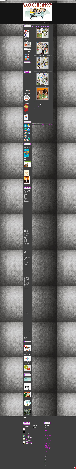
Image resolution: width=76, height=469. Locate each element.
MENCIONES (25, 249)
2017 (44, 461)
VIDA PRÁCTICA (25, 336)
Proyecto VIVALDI (25, 312)
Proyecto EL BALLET (26, 269)
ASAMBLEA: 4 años (25, 196)
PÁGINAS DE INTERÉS (26, 258)
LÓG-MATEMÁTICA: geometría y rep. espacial (27, 244)
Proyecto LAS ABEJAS (26, 289)
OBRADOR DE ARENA (26, 256)
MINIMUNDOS (25, 252)
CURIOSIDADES (25, 206)
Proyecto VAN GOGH (25, 311)
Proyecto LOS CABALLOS (26, 294)
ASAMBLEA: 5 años (25, 197)
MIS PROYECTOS (42, 22)
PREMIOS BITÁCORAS (26, 262)
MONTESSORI (43, 23)
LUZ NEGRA (25, 247)
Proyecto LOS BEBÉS (26, 292)
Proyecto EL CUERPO (26, 271)
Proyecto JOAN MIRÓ (26, 285)
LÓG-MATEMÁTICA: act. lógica (26, 243)
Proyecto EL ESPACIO (26, 273)
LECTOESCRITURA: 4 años (26, 240)
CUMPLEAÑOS (25, 205)
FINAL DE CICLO (25, 232)
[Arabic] (28, 90)
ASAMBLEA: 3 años (25, 195)
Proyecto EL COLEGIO (26, 270)
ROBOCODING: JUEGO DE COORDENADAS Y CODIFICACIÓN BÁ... (48, 438)
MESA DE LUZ (50, 22)
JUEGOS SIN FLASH (31, 22)
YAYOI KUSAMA (25, 338)
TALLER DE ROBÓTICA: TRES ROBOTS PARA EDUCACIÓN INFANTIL (28, 439)
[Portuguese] (25, 90)
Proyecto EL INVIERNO (26, 274)
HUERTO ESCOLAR (25, 234)
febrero (45, 454)
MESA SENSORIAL (39, 23)
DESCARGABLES (47, 23)
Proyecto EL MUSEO (25, 277)
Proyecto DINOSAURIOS (26, 268)
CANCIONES (27, 22)
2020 (44, 459)
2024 (44, 456)
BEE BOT (24, 199)
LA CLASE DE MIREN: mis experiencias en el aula (31, 2)
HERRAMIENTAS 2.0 (25, 233)
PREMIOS (38, 22)
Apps (24, 193)
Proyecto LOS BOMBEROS (26, 293)
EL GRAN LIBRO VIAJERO (26, 208)
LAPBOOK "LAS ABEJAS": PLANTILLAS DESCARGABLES (48, 451)
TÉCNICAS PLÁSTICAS (26, 334)
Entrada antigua (50, 124)
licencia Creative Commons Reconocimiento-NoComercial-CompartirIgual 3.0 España (37, 429)
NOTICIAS (25, 255)
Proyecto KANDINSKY (26, 286)
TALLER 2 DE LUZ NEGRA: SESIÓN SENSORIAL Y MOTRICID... (48, 443)
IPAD (24, 236)
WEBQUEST (25, 337)
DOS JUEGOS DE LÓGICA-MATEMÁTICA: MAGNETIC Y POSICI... (48, 445)
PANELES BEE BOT (34, 23)
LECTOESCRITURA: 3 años (26, 239)
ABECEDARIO (25, 192)
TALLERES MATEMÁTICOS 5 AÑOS (27, 333)
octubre (45, 429)
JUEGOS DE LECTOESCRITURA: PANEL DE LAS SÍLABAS (29, 435)
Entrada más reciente (35, 124)
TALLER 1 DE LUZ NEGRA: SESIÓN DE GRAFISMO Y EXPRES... (48, 448)
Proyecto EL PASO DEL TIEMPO (27, 281)
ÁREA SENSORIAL (25, 194)
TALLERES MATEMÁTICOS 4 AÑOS (27, 331)
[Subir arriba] (75, 468)
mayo (45, 433)
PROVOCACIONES (25, 264)
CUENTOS (35, 22)
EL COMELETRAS (25, 207)
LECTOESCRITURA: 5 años (26, 241)
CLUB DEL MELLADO (26, 201)
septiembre (46, 430)
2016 (44, 462)
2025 (44, 427)
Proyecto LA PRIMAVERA (26, 288)
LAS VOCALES (25, 238)
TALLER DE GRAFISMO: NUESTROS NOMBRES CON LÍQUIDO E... (48, 447)
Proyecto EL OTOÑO (25, 280)
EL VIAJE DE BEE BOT (26, 210)
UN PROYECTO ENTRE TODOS (26, 335)
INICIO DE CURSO (25, 235)
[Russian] (24, 90)
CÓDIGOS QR (25, 202)
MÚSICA (24, 254)
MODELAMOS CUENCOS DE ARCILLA (48, 435)
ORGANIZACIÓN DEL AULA (26, 257)
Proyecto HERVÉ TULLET (26, 284)
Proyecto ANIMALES (25, 265)
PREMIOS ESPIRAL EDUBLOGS (27, 263)
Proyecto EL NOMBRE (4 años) (26, 279)
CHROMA (25, 200)
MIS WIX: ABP (46, 22)
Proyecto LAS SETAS (26, 290)
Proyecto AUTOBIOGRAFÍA (26, 266)
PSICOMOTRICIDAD (25, 315)
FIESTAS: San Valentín (26, 231)
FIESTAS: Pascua (25, 230)
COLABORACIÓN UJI (26, 203)
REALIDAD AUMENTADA (26, 23)
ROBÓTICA (31, 23)
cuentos (24, 204)
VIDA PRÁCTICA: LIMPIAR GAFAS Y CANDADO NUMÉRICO (48, 446)
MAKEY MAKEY (25, 248)
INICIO (24, 22)
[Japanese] (26, 90)
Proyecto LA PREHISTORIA (26, 287)
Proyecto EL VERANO (26, 282)
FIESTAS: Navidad (25, 229)
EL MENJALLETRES (25, 209)
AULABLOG (25, 198)
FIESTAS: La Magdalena (26, 228)
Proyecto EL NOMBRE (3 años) (26, 278)
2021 (44, 458)
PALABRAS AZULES (26, 259)
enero (45, 455)
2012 (44, 465)
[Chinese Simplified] (29, 90)
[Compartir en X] (40, 104)
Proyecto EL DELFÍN (25, 272)
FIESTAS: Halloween (25, 227)
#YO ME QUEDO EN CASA (26, 191)
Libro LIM (25, 242)
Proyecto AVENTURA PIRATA (26, 267)
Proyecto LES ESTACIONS (26, 291)
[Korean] (27, 90)
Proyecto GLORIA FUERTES (26, 283)
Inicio (43, 124)
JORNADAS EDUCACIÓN (26, 237)
